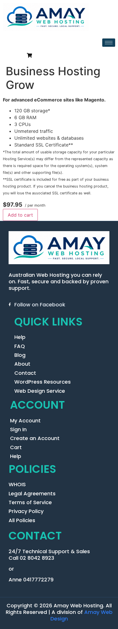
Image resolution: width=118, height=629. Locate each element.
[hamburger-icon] (108, 42)
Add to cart (20, 215)
